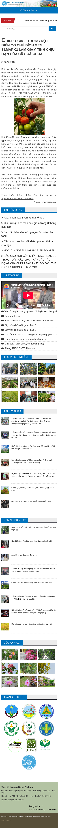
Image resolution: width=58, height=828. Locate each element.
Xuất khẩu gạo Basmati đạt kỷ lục (23, 217)
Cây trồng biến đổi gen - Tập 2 (20, 325)
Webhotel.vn (6, 820)
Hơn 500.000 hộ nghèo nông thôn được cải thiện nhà (31, 541)
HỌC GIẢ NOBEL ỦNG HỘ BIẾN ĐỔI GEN (29, 250)
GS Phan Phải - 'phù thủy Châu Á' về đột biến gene (31, 501)
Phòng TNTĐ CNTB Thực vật (19, 348)
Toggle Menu (30, 10)
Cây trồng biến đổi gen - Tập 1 (20, 330)
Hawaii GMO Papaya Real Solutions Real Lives (29, 320)
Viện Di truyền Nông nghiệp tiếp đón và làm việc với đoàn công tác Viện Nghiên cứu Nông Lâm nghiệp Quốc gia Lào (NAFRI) (33, 434)
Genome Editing (12, 316)
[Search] (52, 28)
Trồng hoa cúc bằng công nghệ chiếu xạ (25, 339)
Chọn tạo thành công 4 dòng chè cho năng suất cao (31, 582)
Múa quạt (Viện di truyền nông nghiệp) (24, 343)
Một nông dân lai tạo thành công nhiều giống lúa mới (31, 624)
